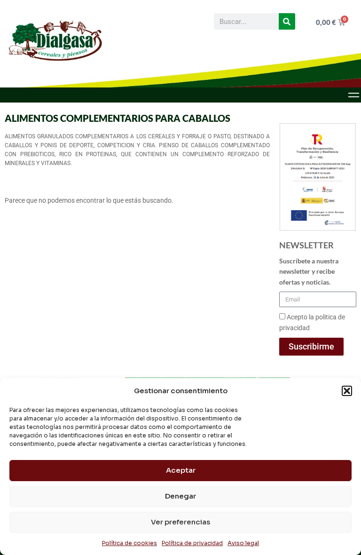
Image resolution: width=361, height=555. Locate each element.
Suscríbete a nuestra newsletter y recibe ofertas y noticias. (308, 271)
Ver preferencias (180, 521)
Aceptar (181, 470)
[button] (347, 391)
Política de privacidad (192, 543)
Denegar (180, 496)
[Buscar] (287, 21)
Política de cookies (129, 543)
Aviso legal (243, 543)
